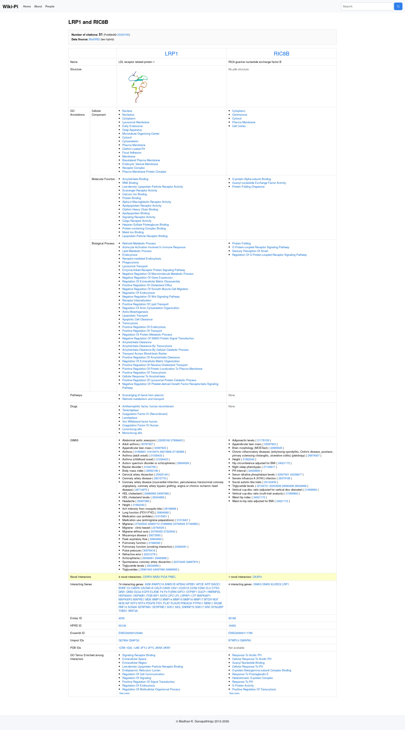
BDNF (122, 588)
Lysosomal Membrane (135, 122)
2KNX (158, 648)
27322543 (141, 524)
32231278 (149, 554)
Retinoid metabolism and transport (143, 399)
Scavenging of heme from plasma (142, 395)
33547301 (283, 474)
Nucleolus (128, 114)
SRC (207, 607)
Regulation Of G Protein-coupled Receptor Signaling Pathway (269, 255)
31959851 (140, 452)
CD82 (201, 588)
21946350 (154, 543)
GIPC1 (181, 592)
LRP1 (171, 53)
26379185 (284, 478)
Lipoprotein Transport (135, 315)
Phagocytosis (130, 262)
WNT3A (133, 611)
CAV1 (174, 588)
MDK (148, 599)
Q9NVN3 (245, 640)
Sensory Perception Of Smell (250, 251)
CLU (208, 588)
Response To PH (242, 682)
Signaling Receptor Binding (138, 655)
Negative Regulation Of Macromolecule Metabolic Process (158, 274)
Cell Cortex (239, 126)
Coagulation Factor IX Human (140, 425)
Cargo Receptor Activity (136, 221)
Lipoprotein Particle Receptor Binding (144, 236)
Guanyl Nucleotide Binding (248, 663)
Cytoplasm (128, 118)
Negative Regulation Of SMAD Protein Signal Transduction (158, 338)
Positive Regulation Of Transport (142, 331)
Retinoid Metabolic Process (139, 243)
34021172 (284, 463)
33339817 (296, 474)
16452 (232, 625)
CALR (158, 588)
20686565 (150, 493)
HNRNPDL (214, 592)
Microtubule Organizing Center (140, 133)
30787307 (147, 444)
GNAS (266, 584)
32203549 (275, 486)
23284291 (181, 546)
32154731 (263, 486)
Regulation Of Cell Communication (143, 674)
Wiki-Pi (10, 6)
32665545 (276, 448)
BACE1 (215, 584)
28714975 (141, 490)
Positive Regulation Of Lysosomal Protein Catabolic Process (159, 380)
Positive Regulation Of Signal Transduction (148, 682)
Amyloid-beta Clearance (136, 342)
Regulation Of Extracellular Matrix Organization (151, 361)
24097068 (163, 493)
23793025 (179, 524)
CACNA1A (147, 588)
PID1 (159, 603)
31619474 (153, 452)
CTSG (215, 588)
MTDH (208, 599)
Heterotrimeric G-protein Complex (252, 678)
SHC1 (170, 607)
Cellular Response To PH (247, 666)
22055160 (164, 440)
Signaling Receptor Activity (138, 217)
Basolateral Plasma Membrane (141, 160)
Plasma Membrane (133, 145)
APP (208, 584)
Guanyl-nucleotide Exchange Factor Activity (259, 183)
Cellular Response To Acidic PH (251, 659)
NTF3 (134, 603)
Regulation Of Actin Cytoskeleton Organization (150, 308)
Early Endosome (132, 126)
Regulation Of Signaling (136, 678)
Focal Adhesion (131, 152)
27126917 (269, 467)
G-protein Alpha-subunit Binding (251, 179)
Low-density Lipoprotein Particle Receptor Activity (152, 186)
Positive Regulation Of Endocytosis (144, 327)
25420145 (162, 474)
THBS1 (123, 611)
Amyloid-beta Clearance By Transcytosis (147, 346)
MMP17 (198, 599)
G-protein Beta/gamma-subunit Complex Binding (261, 670)
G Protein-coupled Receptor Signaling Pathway (260, 247)
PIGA (164, 577)
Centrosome (239, 114)
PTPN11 (198, 603)
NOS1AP (124, 603)
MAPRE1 (138, 599)
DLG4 (137, 592)
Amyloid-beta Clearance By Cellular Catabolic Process (155, 350)
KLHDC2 (276, 584)
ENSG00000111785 (240, 633)
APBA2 (180, 584)
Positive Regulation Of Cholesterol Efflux (147, 285)
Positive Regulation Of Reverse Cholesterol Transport (155, 365)
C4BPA (135, 588)
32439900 (254, 471)
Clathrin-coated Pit (133, 149)
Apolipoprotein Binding (136, 213)
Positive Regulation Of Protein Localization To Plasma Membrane (162, 369)
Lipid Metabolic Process (137, 251)
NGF (215, 599)
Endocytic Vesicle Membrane (140, 164)
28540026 (183, 463)
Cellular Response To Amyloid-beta (143, 376)
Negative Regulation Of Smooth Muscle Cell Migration (155, 289)
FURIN (172, 592)
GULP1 (202, 592)
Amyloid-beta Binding (135, 179)
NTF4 (141, 603)
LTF (194, 595)
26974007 (314, 455)
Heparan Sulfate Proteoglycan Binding (145, 224)
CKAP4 (257, 577)
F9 (165, 592)
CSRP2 (147, 577)
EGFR (145, 592)
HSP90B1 (139, 595)
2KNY (166, 648)
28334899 (158, 497)
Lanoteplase (129, 418)
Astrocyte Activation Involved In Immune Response (153, 247)
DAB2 (129, 592)
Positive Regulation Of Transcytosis (144, 372)
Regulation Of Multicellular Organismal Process (151, 689)
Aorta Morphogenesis (135, 312)
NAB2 (156, 577)
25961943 (146, 569)
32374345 (179, 562)
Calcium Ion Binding (134, 194)
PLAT (166, 603)
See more (124, 693)
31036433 (156, 455)
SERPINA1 (144, 607)
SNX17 (199, 607)
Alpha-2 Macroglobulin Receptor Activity (146, 202)
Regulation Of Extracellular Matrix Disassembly (151, 281)
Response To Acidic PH (246, 655)
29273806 (165, 452)
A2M (148, 584)
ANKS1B (170, 584)
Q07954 (123, 640)
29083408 (288, 486)
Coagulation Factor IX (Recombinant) (144, 414)
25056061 (148, 558)
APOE (200, 584)
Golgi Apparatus (132, 130)
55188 (232, 618)
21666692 (166, 524)
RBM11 (208, 603)
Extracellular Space (134, 659)
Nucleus (127, 111)
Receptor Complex (133, 168)
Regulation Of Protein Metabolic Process (147, 334)
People (49, 6)
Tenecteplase (130, 410)
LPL (177, 595)
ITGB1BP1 (152, 595)
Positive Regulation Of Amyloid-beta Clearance (151, 357)
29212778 (160, 478)
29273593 (155, 535)
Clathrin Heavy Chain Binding (140, 209)
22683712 (154, 524)
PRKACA (186, 603)
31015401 (161, 516)
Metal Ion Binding (133, 232)
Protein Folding (241, 243)
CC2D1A (184, 588)
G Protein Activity (243, 685)
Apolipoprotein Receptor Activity (142, 205)
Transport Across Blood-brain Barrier (144, 353)
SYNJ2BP (217, 607)
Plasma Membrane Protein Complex (144, 171)
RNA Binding (130, 183)
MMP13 (157, 599)
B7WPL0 (233, 640)
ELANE (154, 592)
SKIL (178, 607)
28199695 (170, 509)
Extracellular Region (134, 663)
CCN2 (193, 588)
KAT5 (163, 595)
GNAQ (257, 584)
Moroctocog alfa (132, 433)
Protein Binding (131, 198)
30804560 (163, 512)
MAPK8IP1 (204, 595)
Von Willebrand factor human (139, 421)
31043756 (150, 467)
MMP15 (177, 599)
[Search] (398, 6)
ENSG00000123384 (131, 633)
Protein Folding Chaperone (248, 186)
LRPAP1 (185, 595)
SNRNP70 (188, 607)
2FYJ (143, 648)
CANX (166, 588)
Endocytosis (130, 255)
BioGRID (94, 39)
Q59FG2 (134, 640)
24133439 (270, 482)
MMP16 (188, 599)
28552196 (152, 471)
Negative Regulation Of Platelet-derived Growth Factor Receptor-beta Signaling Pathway (170, 386)
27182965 (178, 452)
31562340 (138, 505)
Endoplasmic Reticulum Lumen (141, 670)
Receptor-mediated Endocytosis (141, 258)
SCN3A (132, 607)
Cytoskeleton (130, 141)
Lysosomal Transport (135, 266)
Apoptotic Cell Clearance (137, 319)
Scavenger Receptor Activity (139, 190)
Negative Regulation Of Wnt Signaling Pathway (151, 296)
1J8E (136, 648)
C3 (128, 588)
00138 (122, 625)
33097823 (160, 448)
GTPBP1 (191, 592)
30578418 (149, 550)
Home (27, 6)
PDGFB (150, 603)
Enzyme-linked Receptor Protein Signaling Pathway (153, 270)
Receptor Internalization (136, 300)
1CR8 (122, 648)
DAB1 (122, 592)
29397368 (143, 501)
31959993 (311, 490)
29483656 (161, 558)
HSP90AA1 (125, 595)
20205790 (123, 34)
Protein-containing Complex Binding (144, 228)
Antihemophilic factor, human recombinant (148, 406)
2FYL (151, 648)
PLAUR (175, 603)
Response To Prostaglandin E (250, 674)
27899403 (177, 440)
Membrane (128, 156)
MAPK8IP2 (125, 599)
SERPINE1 (159, 607)
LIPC (171, 595)
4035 (121, 618)
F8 (161, 592)
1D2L (129, 648)
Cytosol (127, 137)
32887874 (192, 562)
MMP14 (167, 599)
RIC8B (281, 53)
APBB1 (190, 584)
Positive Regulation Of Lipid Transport (145, 304)
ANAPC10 (157, 584)
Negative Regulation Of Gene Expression (147, 277)
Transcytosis (130, 323)
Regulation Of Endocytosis (138, 293)
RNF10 (123, 607)
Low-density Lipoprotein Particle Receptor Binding (152, 666)
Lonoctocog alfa (132, 429)
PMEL (172, 577)
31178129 (263, 440)
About (38, 6)
